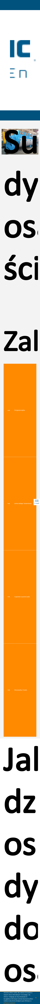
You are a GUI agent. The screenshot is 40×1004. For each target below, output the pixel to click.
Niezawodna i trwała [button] (20, 690)
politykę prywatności (9, 1003)
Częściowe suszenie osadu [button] (22, 597)
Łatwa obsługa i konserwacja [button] (22, 503)
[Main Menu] (34, 60)
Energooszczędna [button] (19, 410)
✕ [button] (36, 998)
